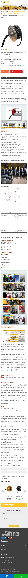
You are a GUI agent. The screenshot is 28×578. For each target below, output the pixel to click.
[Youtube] (11, 538)
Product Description (6, 77)
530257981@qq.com (9, 560)
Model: (2, 61)
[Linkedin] (5, 538)
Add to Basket (17, 71)
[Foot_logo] (10, 533)
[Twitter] (8, 538)
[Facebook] (2, 538)
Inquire (5, 71)
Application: (3, 65)
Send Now (14, 525)
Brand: (2, 63)
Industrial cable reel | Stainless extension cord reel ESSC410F (13, 477)
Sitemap (17, 571)
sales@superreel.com (9, 557)
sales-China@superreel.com (11, 559)
